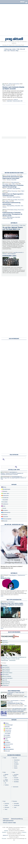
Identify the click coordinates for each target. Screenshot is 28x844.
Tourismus (5, 253)
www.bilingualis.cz (13, 575)
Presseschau (16, 83)
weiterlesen (12, 660)
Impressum (6, 819)
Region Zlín (4, 680)
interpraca (24, 832)
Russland (9, 179)
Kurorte (4, 508)
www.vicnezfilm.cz (15, 225)
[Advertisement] (14, 21)
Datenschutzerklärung (17, 819)
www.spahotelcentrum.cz (17, 708)
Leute (15, 807)
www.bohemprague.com (17, 476)
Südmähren (4, 665)
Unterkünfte (5, 516)
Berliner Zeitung (14, 209)
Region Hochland (6, 670)
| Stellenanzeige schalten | (10, 49)
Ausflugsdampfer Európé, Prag (14, 703)
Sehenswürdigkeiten (11, 253)
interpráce (6, 830)
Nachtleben (5, 510)
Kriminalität (16, 803)
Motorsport (7, 807)
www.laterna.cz (11, 601)
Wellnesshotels (4, 709)
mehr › (2, 596)
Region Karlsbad (5, 667)
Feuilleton (7, 785)
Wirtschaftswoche (15, 182)
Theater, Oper (18, 692)
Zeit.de (8, 175)
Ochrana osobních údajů (9, 822)
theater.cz (9, 693)
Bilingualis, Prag (5, 578)
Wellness (9, 709)
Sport (8, 50)
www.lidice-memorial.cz (18, 252)
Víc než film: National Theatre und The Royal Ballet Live (13, 228)
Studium (15, 767)
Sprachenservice (6, 512)
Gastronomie (5, 495)
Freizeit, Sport (5, 493)
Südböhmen (5, 640)
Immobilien (5, 501)
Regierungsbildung (16, 188)
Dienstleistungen (6, 489)
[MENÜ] (26, 1)
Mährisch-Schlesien (6, 676)
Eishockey (7, 803)
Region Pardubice (6, 669)
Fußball (6, 805)
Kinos (24, 225)
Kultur (5, 50)
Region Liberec (5, 674)
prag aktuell (14, 39)
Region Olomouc (5, 683)
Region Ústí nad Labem (7, 678)
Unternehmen (17, 760)
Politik (18, 49)
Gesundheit (5, 499)
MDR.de (9, 191)
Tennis (6, 809)
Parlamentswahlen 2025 (17, 101)
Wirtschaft (22, 49)
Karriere (15, 766)
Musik (6, 777)
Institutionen (5, 504)
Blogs (17, 50)
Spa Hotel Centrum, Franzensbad (15, 711)
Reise (14, 772)
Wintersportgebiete (6, 518)
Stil (5, 782)
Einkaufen (4, 491)
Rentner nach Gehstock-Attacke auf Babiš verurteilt (13, 88)
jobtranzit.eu (5, 835)
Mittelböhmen (5, 685)
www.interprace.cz (13, 472)
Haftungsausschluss (8, 820)
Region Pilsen (5, 642)
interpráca (4, 832)
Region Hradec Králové (7, 672)
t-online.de (10, 83)
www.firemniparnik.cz (15, 700)
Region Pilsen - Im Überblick (8, 644)
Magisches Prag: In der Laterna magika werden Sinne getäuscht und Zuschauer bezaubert (12, 605)
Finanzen (16, 762)
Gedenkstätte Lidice (9, 256)
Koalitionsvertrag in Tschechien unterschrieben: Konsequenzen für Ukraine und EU (12, 214)
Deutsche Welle (14, 199)
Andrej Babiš (9, 101)
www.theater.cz (11, 692)
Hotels (25, 708)
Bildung (4, 487)
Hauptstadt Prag (6, 681)
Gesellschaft (5, 497)
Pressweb (4, 838)
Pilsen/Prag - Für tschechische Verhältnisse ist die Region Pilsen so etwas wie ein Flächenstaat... (13, 658)
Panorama (12, 50)
